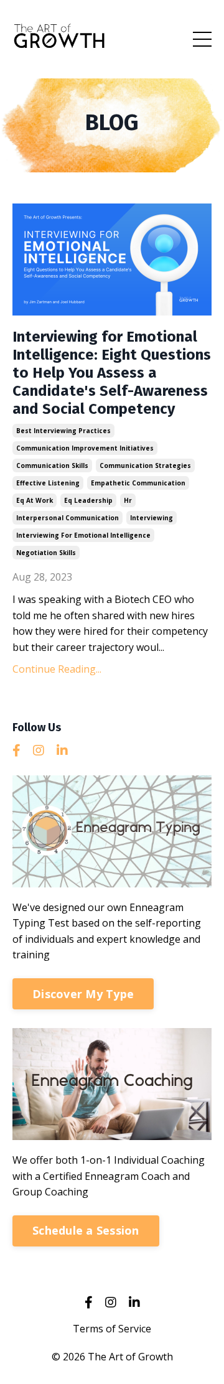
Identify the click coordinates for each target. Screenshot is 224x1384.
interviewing (151, 517)
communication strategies (145, 465)
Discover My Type (83, 993)
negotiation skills (46, 552)
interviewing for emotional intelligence (83, 535)
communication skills (52, 465)
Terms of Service (112, 1328)
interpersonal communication (67, 517)
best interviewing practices (63, 430)
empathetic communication (138, 483)
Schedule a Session (85, 1230)
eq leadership (88, 500)
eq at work (34, 500)
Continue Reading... (56, 669)
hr (128, 500)
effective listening (48, 483)
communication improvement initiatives (85, 448)
